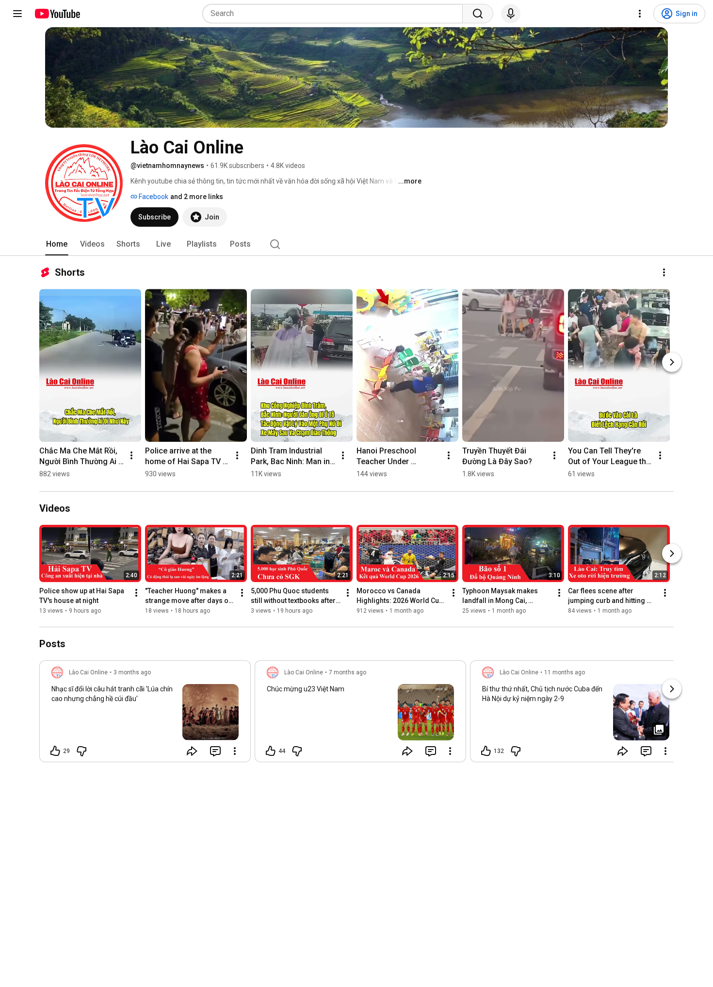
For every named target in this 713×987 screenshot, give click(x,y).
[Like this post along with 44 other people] (270, 751)
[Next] (671, 362)
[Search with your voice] (510, 13)
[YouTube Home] (57, 13)
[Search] (477, 13)
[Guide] (17, 13)
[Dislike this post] (81, 751)
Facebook (152, 197)
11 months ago (564, 672)
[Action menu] (234, 751)
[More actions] (664, 272)
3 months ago (132, 672)
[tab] (56, 244)
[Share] (192, 751)
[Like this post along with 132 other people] (486, 751)
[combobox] (335, 13)
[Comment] (215, 751)
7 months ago (347, 672)
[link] (145, 714)
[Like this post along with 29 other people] (55, 751)
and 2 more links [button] (196, 197)
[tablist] (356, 244)
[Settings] (640, 13)
